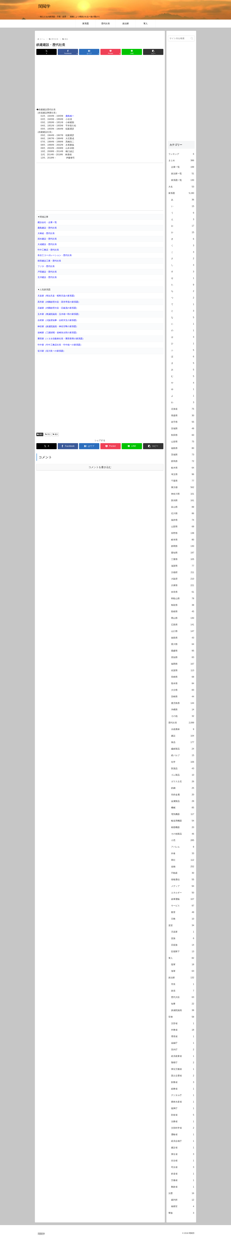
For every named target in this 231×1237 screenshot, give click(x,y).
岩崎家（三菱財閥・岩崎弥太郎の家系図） (58, 332)
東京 (49, 434)
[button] (153, 52)
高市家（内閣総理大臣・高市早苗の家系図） (59, 302)
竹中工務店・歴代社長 (48, 250)
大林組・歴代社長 (46, 233)
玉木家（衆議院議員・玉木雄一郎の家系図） (59, 314)
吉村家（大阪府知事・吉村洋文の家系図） (58, 320)
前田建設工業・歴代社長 (49, 261)
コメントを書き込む (99, 467)
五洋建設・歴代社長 (47, 277)
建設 (41, 434)
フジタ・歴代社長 (46, 266)
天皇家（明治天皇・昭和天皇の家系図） (57, 296)
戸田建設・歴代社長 (47, 272)
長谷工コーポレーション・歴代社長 (55, 255)
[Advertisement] (99, 82)
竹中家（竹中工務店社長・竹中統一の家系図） (60, 345)
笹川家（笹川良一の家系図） (51, 351)
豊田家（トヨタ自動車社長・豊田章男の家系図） (61, 338)
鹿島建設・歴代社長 (47, 228)
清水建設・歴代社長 (47, 239)
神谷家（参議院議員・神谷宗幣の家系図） (58, 326)
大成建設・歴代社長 (47, 244)
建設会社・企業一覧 (47, 222)
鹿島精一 (70, 116)
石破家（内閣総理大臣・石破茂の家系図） (58, 308)
